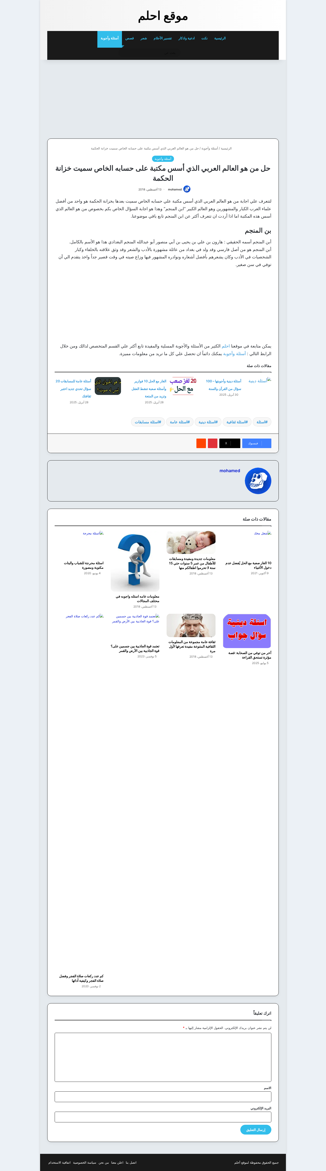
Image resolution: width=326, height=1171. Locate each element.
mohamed (175, 189)
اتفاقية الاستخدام (59, 1162)
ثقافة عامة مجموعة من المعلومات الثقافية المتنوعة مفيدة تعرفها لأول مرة (192, 646)
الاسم (267, 1088)
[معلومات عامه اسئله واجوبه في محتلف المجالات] (135, 561)
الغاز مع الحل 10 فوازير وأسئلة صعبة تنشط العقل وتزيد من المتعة (148, 388)
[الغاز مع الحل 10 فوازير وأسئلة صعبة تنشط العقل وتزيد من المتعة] (183, 386)
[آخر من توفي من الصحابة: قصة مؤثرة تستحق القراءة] (247, 631)
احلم (225, 345)
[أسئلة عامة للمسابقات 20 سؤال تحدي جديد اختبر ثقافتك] (108, 386)
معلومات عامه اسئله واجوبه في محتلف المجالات (137, 598)
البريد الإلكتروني (261, 1108)
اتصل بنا (131, 1162)
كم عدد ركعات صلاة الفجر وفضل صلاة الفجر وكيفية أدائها (81, 978)
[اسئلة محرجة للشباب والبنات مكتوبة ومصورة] (79, 544)
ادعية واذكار (187, 38)
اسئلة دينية (207, 421)
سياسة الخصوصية (84, 1162)
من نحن (104, 1162)
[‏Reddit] (201, 443)
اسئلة (261, 421)
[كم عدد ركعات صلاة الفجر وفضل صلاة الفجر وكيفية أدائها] (79, 792)
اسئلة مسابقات (147, 421)
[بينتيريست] (212, 443)
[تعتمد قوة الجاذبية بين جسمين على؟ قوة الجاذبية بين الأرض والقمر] (135, 627)
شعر (144, 38)
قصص (129, 38)
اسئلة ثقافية (235, 421)
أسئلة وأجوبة (110, 38)
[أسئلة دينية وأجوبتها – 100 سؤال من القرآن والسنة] (258, 386)
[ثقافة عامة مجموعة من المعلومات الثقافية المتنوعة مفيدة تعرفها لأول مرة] (191, 625)
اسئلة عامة (178, 421)
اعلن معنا (117, 1162)
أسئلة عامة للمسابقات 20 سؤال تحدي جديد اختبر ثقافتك (73, 388)
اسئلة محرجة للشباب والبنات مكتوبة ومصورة (84, 565)
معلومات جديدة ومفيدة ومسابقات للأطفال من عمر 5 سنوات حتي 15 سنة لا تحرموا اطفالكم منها (192, 563)
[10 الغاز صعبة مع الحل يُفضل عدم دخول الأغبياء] (247, 544)
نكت (204, 38)
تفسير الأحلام (163, 38)
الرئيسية (220, 38)
